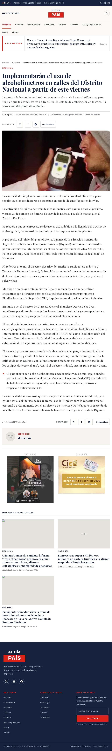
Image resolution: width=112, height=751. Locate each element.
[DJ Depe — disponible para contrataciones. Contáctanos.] (30, 479)
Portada (6, 25)
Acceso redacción (100, 747)
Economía (49, 25)
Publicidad (45, 717)
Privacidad (45, 707)
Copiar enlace (48, 124)
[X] (101, 3)
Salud (5, 32)
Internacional (34, 25)
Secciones (12, 13)
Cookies (44, 712)
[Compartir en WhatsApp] (36, 124)
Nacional (19, 25)
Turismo (62, 25)
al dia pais (7, 115)
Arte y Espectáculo (91, 25)
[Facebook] (108, 3)
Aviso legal (45, 702)
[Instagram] (105, 3)
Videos (15, 32)
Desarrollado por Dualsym (80, 747)
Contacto (44, 697)
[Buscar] (107, 13)
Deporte (74, 25)
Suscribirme (92, 718)
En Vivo (7, 3)
